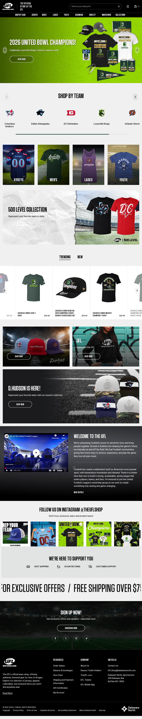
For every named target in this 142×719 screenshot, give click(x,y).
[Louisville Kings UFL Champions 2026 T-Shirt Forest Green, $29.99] (109, 282)
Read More (8, 693)
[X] (66, 638)
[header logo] (9, 662)
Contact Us (113, 665)
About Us (85, 665)
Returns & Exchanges (63, 670)
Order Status (59, 665)
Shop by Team (20, 14)
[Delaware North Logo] (130, 708)
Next (137, 50)
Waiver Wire (106, 14)
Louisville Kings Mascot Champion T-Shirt (64, 314)
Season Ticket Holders (91, 670)
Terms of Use (32, 710)
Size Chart (58, 675)
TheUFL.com (86, 675)
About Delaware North (87, 710)
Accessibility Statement (67, 710)
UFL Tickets (86, 680)
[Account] (128, 6)
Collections (120, 14)
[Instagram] (76, 638)
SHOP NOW (22, 59)
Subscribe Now (71, 628)
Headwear (79, 14)
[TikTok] (86, 638)
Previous (5, 50)
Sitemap (102, 710)
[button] (135, 96)
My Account (58, 692)
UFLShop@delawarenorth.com (122, 670)
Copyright (6, 710)
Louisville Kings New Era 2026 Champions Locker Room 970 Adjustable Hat (27, 313)
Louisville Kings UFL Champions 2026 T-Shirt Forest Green (102, 313)
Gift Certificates (60, 688)
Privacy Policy (18, 710)
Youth (66, 14)
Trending (65, 256)
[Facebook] (55, 638)
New (80, 256)
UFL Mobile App (88, 684)
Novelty (92, 14)
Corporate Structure (47, 710)
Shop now (19, 356)
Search (118, 6)
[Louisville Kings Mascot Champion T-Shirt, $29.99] (71, 282)
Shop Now (20, 225)
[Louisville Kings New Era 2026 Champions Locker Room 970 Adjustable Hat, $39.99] (34, 282)
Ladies (55, 14)
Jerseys (34, 14)
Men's (44, 14)
